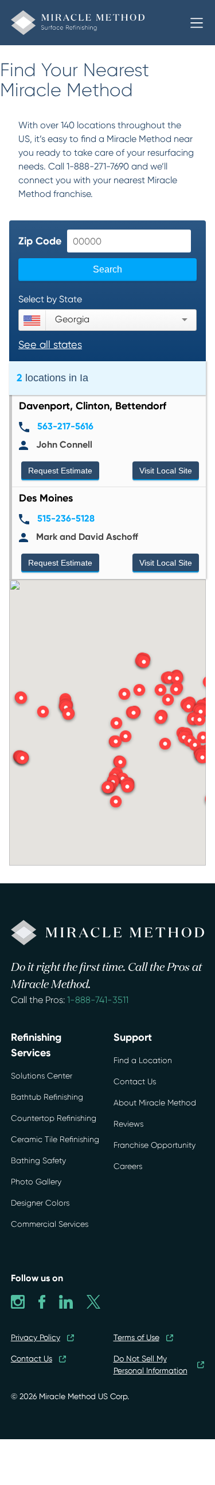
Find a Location (143, 1060)
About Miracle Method (155, 1102)
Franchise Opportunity (155, 1145)
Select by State (50, 299)
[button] (196, 22)
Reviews (128, 1123)
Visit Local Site (165, 470)
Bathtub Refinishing (47, 1096)
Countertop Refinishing (53, 1118)
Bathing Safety (38, 1160)
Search (107, 269)
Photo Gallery (36, 1181)
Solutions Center (41, 1075)
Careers (128, 1166)
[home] (100, 22)
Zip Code (39, 241)
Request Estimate (60, 470)
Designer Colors (40, 1202)
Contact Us (135, 1081)
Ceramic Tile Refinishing (55, 1139)
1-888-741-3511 (97, 999)
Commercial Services (49, 1224)
